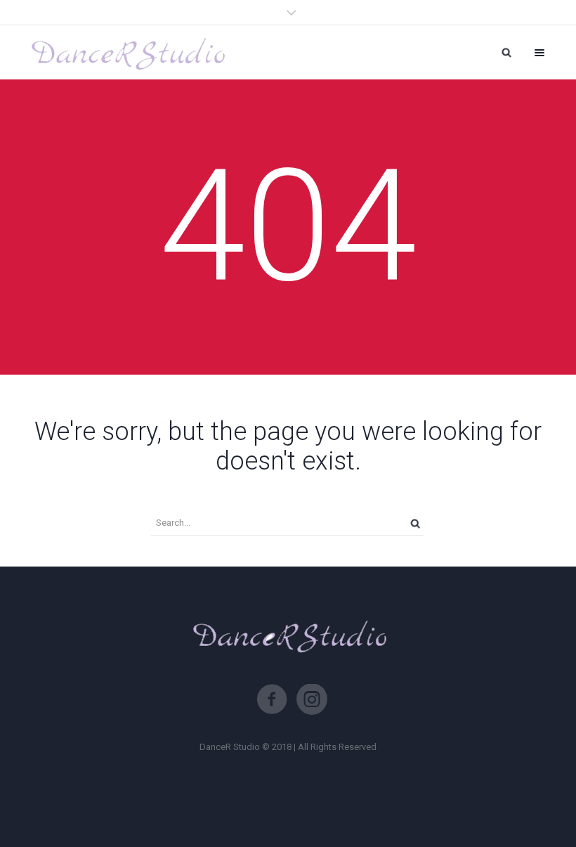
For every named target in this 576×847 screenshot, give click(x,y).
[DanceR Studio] (126, 52)
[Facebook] (271, 699)
